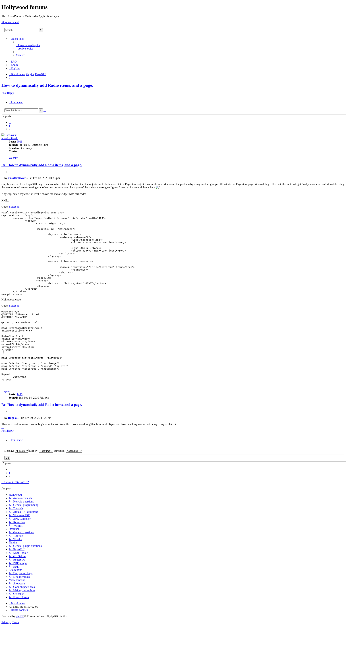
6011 (19, 141)
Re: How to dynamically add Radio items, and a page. (41, 165)
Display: (9, 450)
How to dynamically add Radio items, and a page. (47, 85)
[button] (10, 122)
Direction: (60, 450)
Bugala (5, 391)
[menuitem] (28, 45)
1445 (19, 394)
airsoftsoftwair (9, 138)
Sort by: (34, 450)
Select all (14, 206)
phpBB (20, 616)
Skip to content (10, 22)
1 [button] (9, 125)
